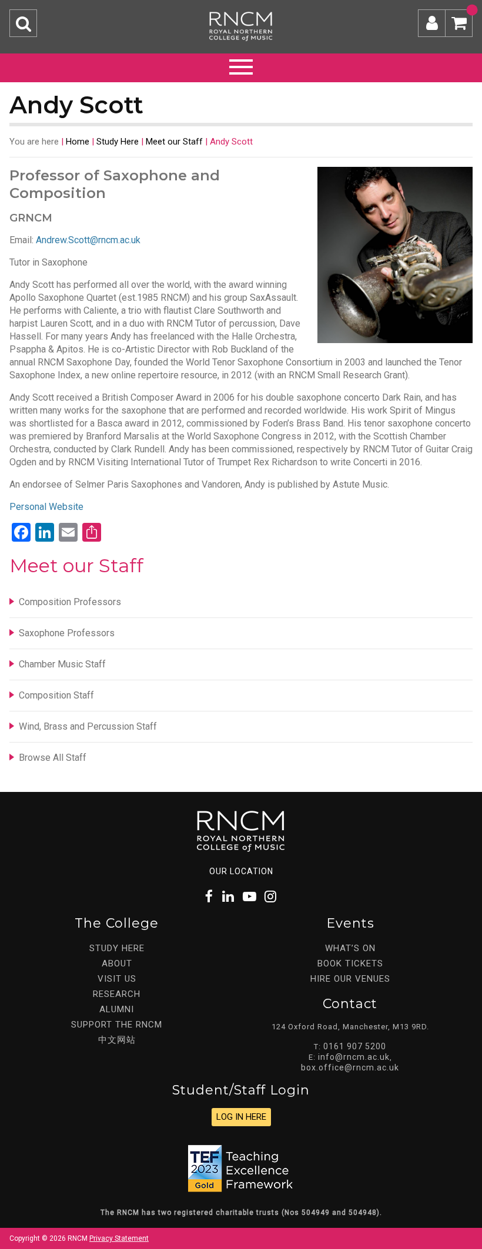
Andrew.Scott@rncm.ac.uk (88, 240)
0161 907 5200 (354, 1046)
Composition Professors (70, 601)
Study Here (117, 141)
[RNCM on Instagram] (271, 897)
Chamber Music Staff (62, 664)
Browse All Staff (52, 757)
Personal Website (46, 506)
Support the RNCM (116, 1024)
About (117, 963)
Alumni (116, 1009)
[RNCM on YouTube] (249, 897)
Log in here (241, 1117)
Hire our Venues (350, 978)
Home (77, 141)
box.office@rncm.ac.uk (350, 1067)
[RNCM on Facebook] (209, 897)
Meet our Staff (174, 141)
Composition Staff (56, 695)
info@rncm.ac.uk (354, 1057)
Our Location (241, 871)
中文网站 (117, 1040)
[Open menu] (241, 65)
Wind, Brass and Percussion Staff (88, 726)
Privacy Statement (119, 1238)
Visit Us (117, 978)
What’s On (350, 948)
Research (116, 994)
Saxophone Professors (67, 633)
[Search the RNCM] (23, 23)
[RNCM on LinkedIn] (228, 897)
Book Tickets (350, 963)
